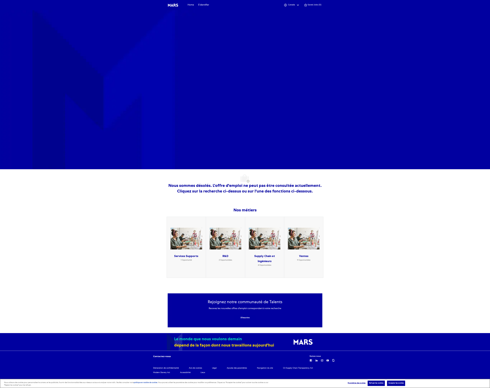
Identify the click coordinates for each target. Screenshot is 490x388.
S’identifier (203, 5)
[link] (162, 356)
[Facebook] (310, 360)
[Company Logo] (173, 5)
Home (191, 5)
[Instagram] (322, 360)
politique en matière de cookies (145, 383)
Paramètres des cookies (356, 383)
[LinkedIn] (316, 360)
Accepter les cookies (396, 383)
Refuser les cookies (376, 383)
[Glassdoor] (333, 360)
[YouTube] (327, 360)
